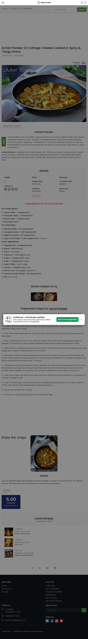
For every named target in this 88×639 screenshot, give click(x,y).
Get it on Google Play (67, 319)
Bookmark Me (85, 3)
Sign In (82, 3)
